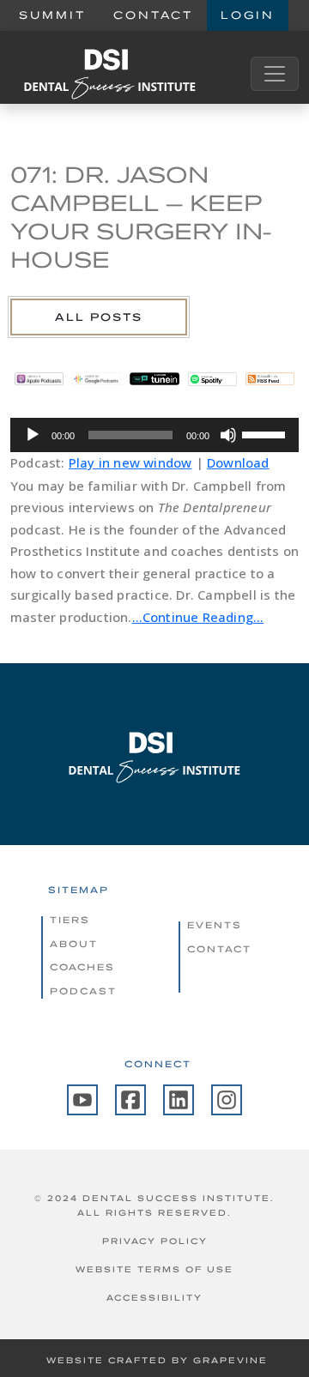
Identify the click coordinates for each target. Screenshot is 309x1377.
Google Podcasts (96, 378)
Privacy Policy (155, 1241)
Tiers (70, 920)
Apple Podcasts (39, 378)
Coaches (82, 967)
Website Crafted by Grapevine (157, 1360)
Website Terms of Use (154, 1269)
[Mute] (228, 435)
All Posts (98, 317)
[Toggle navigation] (275, 74)
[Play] (32, 435)
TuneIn (154, 378)
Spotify (212, 378)
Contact (153, 15)
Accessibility (154, 1297)
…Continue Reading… (198, 616)
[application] (154, 435)
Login (248, 15)
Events (214, 925)
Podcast (83, 991)
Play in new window (130, 462)
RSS (269, 378)
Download (238, 462)
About (74, 944)
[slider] (266, 433)
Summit (52, 15)
